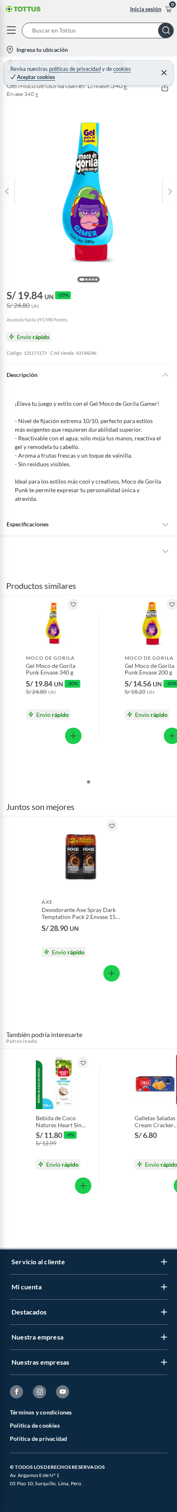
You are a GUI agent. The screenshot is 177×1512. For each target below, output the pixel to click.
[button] (99, 30)
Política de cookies (35, 1425)
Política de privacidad (38, 1438)
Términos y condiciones (41, 1412)
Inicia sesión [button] (145, 8)
